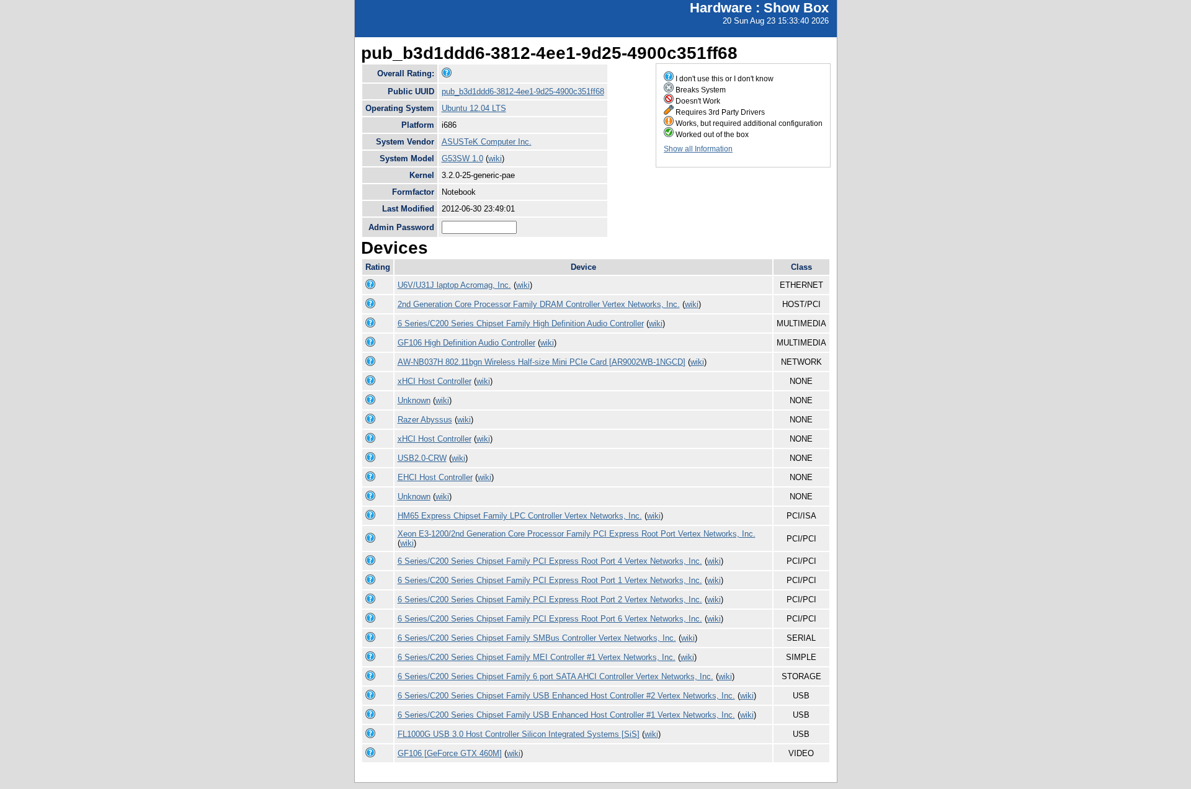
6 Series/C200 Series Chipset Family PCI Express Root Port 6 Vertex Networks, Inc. (550, 618)
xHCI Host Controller (434, 381)
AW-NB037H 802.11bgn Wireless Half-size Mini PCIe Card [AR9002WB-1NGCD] (541, 362)
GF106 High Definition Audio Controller (466, 342)
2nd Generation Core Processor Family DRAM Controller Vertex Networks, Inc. (539, 304)
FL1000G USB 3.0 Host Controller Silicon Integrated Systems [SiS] (519, 734)
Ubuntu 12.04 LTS (474, 108)
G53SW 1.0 (462, 158)
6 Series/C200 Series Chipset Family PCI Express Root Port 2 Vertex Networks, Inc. (550, 599)
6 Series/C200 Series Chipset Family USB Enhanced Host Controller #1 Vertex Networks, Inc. (566, 715)
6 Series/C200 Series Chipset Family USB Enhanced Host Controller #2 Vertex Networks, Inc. (566, 695)
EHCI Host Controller (435, 477)
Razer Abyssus (425, 419)
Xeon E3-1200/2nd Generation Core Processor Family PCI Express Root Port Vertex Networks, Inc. (577, 533)
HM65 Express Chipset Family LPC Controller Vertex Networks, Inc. (520, 515)
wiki (495, 158)
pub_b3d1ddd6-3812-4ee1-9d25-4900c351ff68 (523, 91)
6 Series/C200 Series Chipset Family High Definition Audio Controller (521, 323)
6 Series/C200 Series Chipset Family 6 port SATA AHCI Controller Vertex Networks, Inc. (555, 676)
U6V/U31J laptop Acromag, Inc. (454, 285)
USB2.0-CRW (422, 458)
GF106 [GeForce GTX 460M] (450, 753)
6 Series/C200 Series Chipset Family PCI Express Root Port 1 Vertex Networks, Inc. (550, 580)
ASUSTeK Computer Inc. (487, 141)
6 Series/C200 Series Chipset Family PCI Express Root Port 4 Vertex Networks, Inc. (550, 561)
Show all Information (698, 149)
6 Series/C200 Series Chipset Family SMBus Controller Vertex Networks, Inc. (537, 638)
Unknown (414, 400)
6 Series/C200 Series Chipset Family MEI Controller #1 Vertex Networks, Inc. (537, 657)
